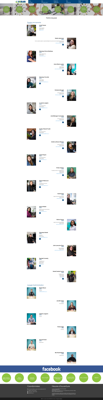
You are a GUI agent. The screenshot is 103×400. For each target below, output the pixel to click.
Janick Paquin (42, 154)
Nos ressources (68, 1)
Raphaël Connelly (43, 258)
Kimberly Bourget (59, 90)
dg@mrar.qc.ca (41, 30)
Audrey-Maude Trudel (44, 129)
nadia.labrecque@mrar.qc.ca (59, 43)
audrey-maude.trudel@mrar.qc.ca (44, 133)
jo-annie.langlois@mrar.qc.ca (43, 107)
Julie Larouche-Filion (58, 245)
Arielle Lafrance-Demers (57, 142)
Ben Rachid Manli (59, 352)
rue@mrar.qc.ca (41, 264)
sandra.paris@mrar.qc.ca (60, 198)
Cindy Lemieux (60, 167)
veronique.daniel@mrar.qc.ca (43, 237)
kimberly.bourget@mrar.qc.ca (59, 94)
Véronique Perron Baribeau (46, 51)
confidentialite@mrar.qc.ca (43, 291)
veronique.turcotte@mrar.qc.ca (43, 81)
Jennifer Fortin (60, 300)
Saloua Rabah (42, 206)
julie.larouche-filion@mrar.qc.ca (59, 250)
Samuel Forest (43, 339)
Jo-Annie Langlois (43, 103)
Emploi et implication (56, 1)
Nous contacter (80, 1)
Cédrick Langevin (43, 313)
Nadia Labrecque (59, 38)
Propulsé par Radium (59, 398)
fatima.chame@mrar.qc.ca (60, 224)
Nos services (31, 1)
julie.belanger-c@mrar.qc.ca (60, 120)
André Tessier (42, 25)
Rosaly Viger (60, 326)
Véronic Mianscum (44, 180)
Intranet (54, 398)
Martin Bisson (42, 288)
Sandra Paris (60, 193)
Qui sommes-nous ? (44, 1)
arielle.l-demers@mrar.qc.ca (60, 146)
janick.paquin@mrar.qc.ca (43, 159)
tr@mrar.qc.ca (62, 277)
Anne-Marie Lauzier (59, 64)
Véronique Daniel (43, 232)
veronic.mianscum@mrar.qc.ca (43, 185)
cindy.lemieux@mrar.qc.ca (60, 173)
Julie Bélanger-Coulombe (57, 116)
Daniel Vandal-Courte (58, 271)
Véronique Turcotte (44, 77)
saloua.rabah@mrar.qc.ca (43, 211)
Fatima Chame (60, 219)
